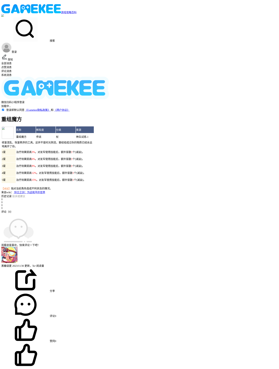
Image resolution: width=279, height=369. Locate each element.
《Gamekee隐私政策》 (38, 110)
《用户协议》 (62, 110)
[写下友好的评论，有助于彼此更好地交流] (74, 214)
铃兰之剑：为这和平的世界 (29, 192)
